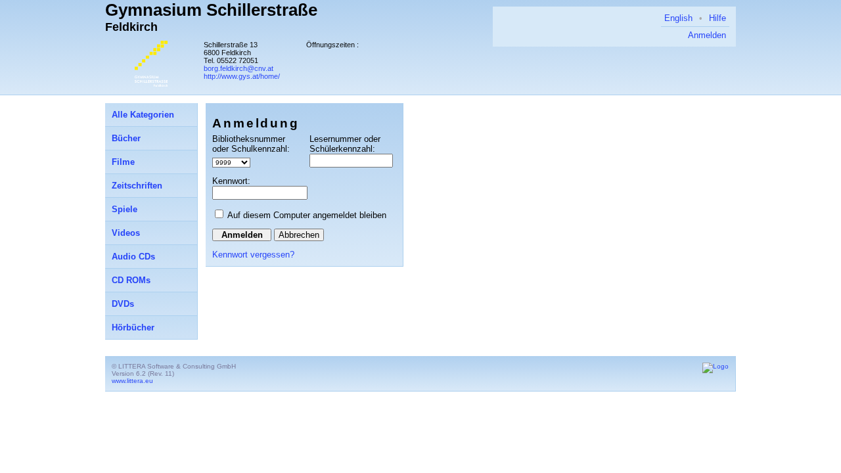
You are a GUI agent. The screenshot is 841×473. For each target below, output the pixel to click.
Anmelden (707, 35)
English (678, 18)
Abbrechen (299, 235)
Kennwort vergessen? (253, 254)
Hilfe (717, 18)
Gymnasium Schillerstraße (211, 10)
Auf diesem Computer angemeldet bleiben (306, 215)
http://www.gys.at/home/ (242, 76)
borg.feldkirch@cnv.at (238, 68)
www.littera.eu (132, 380)
